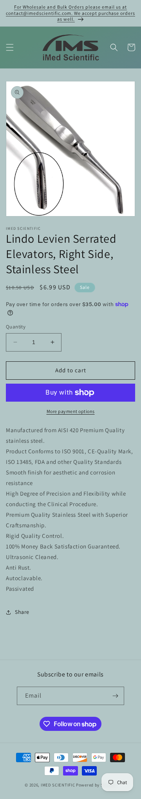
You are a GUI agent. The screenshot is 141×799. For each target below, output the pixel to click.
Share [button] (22, 611)
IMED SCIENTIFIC (58, 785)
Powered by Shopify (96, 785)
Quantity (15, 326)
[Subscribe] (115, 696)
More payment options (71, 411)
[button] (9, 47)
